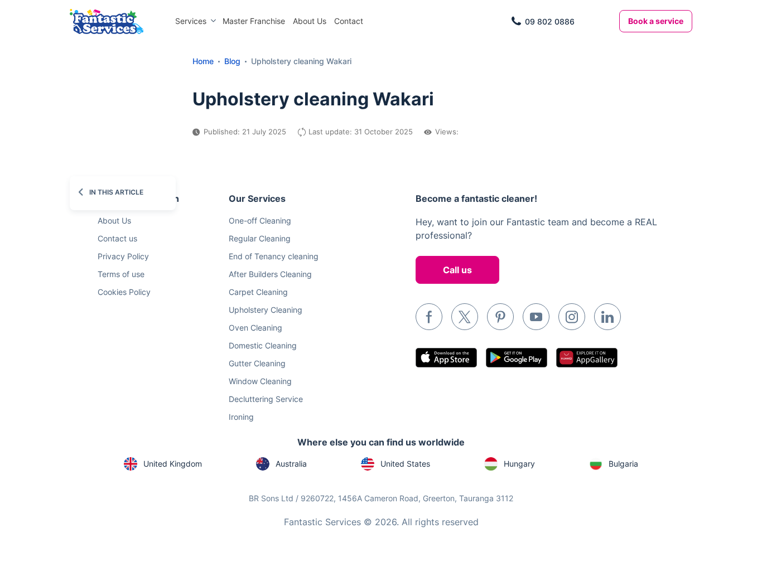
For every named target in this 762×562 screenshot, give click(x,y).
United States (405, 463)
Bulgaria (623, 463)
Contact (348, 21)
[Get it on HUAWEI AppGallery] (587, 357)
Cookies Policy (124, 292)
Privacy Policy (123, 256)
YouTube (536, 316)
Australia (291, 463)
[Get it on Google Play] (516, 357)
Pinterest (500, 316)
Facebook (429, 316)
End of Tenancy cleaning (274, 256)
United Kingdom (172, 463)
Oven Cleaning (255, 327)
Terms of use (121, 274)
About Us (309, 21)
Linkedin (607, 316)
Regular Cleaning (260, 238)
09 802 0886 (550, 21)
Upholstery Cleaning (265, 309)
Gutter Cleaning (257, 363)
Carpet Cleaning (258, 292)
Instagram (571, 316)
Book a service (655, 21)
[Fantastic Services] (106, 20)
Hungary (519, 463)
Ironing (241, 417)
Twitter (464, 316)
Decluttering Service (266, 399)
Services (190, 21)
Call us (457, 269)
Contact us (117, 238)
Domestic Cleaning (263, 345)
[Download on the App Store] (446, 357)
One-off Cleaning (260, 220)
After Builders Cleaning (270, 274)
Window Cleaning (260, 381)
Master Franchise (254, 21)
